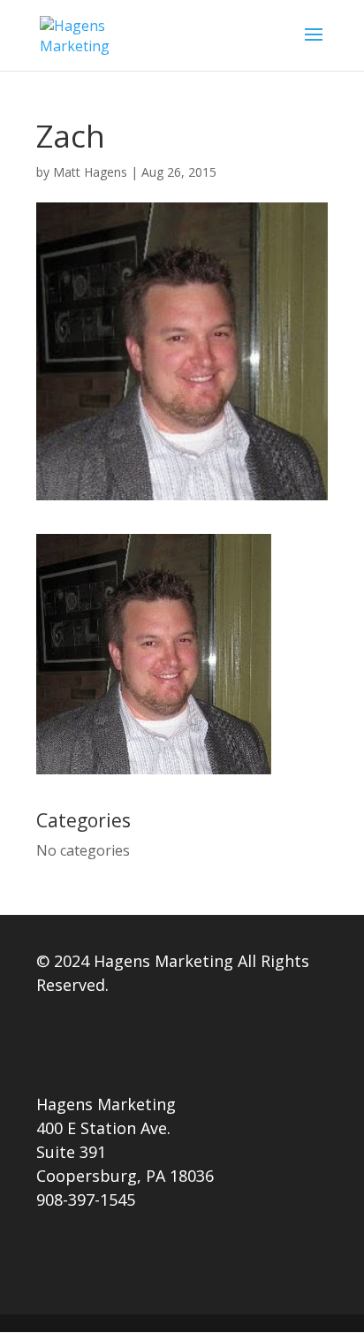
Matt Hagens (90, 172)
